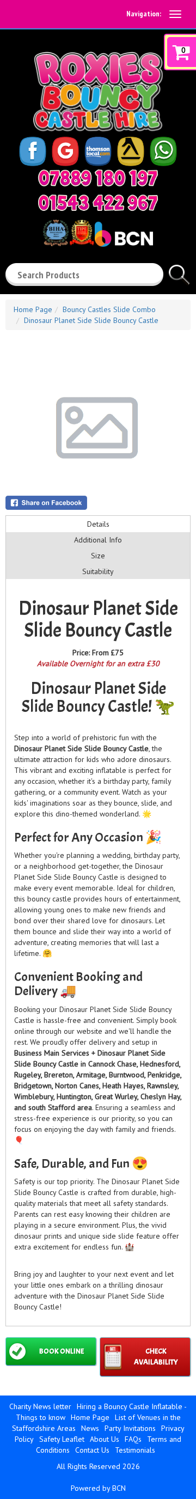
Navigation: (143, 14)
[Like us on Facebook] (32, 150)
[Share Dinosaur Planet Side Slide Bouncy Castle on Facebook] (98, 503)
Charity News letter (40, 1406)
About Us (104, 1439)
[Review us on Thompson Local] (98, 150)
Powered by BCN (98, 1488)
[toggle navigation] (175, 14)
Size (98, 555)
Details (98, 524)
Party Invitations (130, 1428)
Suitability (98, 571)
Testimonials (135, 1450)
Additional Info (98, 540)
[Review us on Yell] (130, 150)
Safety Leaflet (61, 1439)
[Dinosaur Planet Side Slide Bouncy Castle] (98, 428)
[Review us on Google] (65, 150)
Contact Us (92, 1450)
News (90, 1428)
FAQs (133, 1439)
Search (179, 270)
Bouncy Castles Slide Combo (109, 309)
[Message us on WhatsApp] (163, 150)
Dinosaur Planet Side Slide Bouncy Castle (91, 320)
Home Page (33, 309)
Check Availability (156, 1356)
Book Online (61, 1351)
